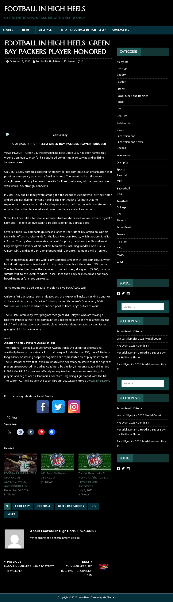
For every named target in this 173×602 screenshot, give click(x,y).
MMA (120, 254)
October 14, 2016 (20, 61)
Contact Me (120, 30)
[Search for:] (142, 306)
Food (120, 102)
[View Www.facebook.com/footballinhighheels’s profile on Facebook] (118, 293)
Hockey (122, 242)
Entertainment (126, 136)
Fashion (121, 82)
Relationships (125, 123)
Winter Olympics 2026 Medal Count (139, 338)
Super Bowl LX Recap (130, 331)
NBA (119, 194)
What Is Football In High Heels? (83, 30)
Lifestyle (45, 30)
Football (122, 201)
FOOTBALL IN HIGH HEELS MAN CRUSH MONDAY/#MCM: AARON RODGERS (20, 480)
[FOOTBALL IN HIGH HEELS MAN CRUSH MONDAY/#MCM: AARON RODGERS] (20, 462)
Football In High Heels (49, 61)
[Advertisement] (58, 99)
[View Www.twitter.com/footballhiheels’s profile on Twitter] (123, 293)
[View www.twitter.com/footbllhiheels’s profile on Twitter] (123, 468)
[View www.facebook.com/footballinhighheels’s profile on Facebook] (118, 468)
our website (18, 306)
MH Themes (109, 597)
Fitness (121, 89)
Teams (121, 234)
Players (121, 220)
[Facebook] (43, 407)
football (43, 506)
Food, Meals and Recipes (132, 96)
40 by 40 (122, 62)
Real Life (122, 116)
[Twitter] (58, 407)
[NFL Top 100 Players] (57, 462)
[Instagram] (74, 407)
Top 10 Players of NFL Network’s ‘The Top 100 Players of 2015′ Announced (93, 480)
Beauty (121, 75)
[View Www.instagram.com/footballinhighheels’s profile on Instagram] (128, 293)
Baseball (122, 175)
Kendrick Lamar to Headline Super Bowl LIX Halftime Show (141, 355)
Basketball (123, 188)
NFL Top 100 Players (53, 473)
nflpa (11, 514)
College (122, 207)
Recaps (121, 148)
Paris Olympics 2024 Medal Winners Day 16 (141, 367)
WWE (120, 262)
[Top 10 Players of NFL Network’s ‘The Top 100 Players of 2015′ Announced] (94, 462)
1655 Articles (88, 531)
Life (119, 109)
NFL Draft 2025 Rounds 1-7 (133, 345)
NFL (119, 214)
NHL (119, 247)
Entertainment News (130, 142)
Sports (8, 30)
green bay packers (71, 506)
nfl (94, 506)
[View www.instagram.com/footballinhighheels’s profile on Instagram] (128, 468)
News (26, 30)
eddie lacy (22, 506)
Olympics (122, 162)
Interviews (123, 155)
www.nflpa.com (98, 380)
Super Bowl (124, 227)
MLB (119, 181)
